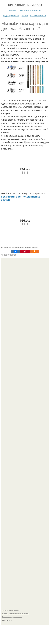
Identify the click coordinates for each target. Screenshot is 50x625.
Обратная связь (7, 620)
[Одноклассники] (34, 251)
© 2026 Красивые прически (10, 610)
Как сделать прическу (30, 10)
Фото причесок (38, 15)
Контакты (5, 614)
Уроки (24, 15)
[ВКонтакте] (15, 251)
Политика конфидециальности (12, 617)
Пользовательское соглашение (19, 614)
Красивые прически (25, 5)
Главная (12, 10)
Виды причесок (11, 15)
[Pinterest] (25, 251)
